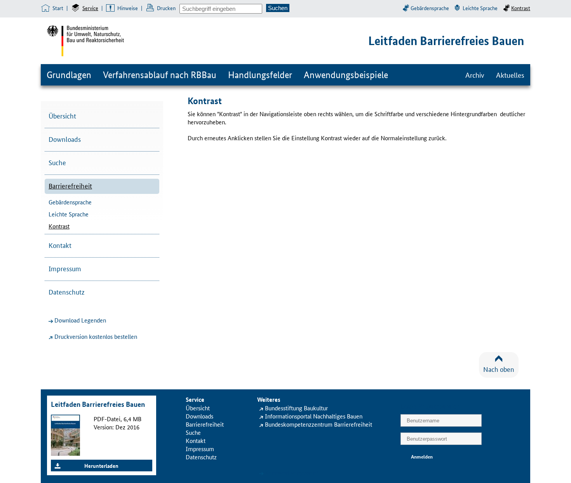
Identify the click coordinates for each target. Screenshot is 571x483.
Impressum (65, 268)
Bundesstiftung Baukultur (296, 408)
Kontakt (60, 244)
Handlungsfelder (260, 74)
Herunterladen (101, 465)
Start (57, 8)
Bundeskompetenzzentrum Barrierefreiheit (318, 424)
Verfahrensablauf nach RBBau (159, 74)
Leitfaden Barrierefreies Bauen (446, 40)
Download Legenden (80, 320)
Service (90, 8)
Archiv (474, 74)
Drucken (166, 8)
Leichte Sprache (480, 8)
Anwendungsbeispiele (346, 74)
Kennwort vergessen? (292, 472)
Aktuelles (510, 74)
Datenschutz (67, 291)
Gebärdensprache (430, 8)
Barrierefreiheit (70, 185)
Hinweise (127, 8)
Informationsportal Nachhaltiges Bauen (313, 416)
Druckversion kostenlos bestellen (95, 336)
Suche (57, 162)
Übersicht (62, 115)
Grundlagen (69, 74)
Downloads (65, 138)
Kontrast (520, 8)
